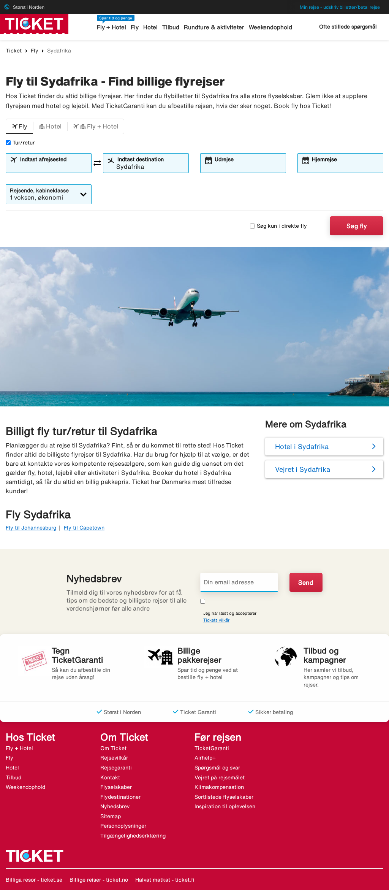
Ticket (14, 50)
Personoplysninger (123, 825)
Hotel (150, 27)
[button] (19, 126)
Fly (135, 27)
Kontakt (110, 777)
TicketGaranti (211, 748)
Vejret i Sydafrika (302, 469)
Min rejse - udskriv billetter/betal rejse (340, 7)
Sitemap (110, 816)
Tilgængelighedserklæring (133, 835)
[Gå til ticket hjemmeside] (34, 23)
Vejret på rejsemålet (219, 777)
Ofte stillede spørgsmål (348, 26)
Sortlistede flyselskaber (223, 797)
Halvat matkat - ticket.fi (164, 879)
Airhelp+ (205, 757)
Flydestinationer (120, 797)
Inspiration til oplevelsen (224, 806)
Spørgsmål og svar (217, 767)
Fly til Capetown (84, 527)
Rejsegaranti (116, 767)
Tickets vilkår (216, 620)
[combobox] (53, 166)
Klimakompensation (219, 787)
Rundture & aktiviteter (214, 27)
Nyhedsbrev (115, 806)
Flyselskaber (116, 787)
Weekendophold (270, 27)
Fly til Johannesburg (31, 527)
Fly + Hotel (111, 27)
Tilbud (170, 27)
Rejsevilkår (114, 757)
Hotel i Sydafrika (302, 446)
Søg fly (356, 226)
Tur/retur (24, 142)
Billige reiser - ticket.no (99, 879)
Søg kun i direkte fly (282, 225)
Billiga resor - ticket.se (34, 879)
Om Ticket (113, 748)
